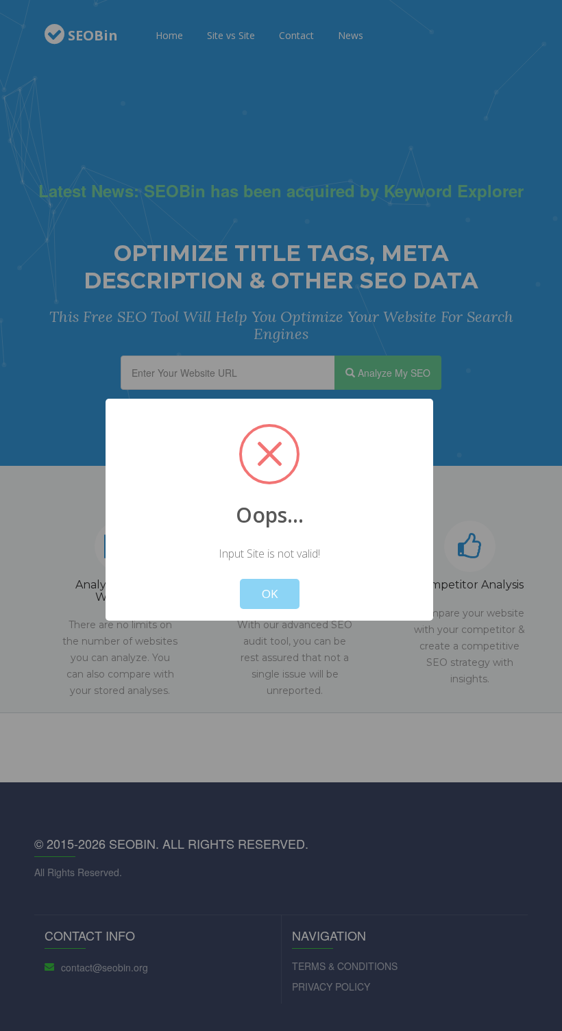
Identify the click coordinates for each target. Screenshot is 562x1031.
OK (270, 593)
